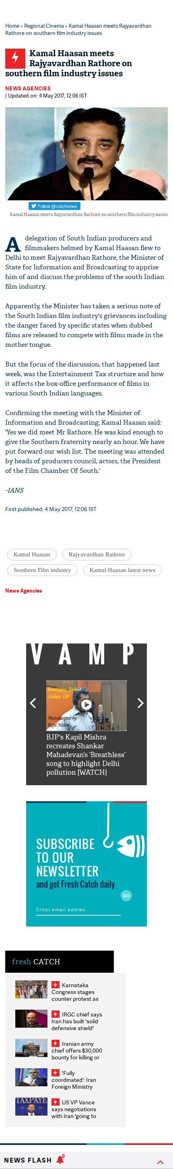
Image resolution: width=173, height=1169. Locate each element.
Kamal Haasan (32, 554)
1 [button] (62, 791)
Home (12, 25)
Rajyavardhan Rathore (97, 554)
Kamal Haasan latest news (122, 570)
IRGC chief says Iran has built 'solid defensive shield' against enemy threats (76, 1027)
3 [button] (86, 791)
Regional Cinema (44, 25)
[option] (86, 728)
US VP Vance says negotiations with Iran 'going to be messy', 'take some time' (73, 1115)
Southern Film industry (42, 570)
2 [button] (74, 791)
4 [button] (99, 791)
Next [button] (141, 698)
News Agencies (28, 88)
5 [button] (111, 791)
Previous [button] (33, 698)
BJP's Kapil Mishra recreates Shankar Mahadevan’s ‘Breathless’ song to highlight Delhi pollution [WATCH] (86, 755)
